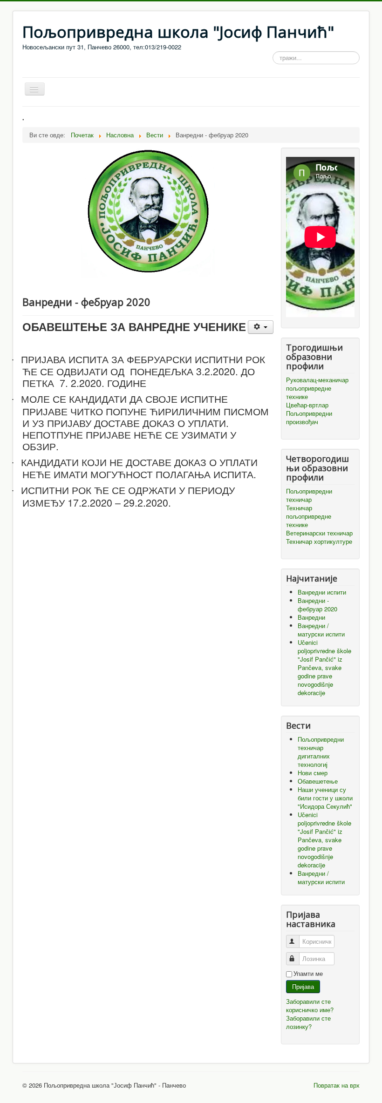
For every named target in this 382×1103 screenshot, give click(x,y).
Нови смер (312, 772)
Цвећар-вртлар (307, 405)
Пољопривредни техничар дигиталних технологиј (321, 752)
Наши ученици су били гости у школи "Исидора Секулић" (325, 798)
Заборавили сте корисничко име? (310, 1005)
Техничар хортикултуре (319, 541)
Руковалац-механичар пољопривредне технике (317, 388)
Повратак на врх (337, 1085)
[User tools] (260, 327)
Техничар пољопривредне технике (308, 516)
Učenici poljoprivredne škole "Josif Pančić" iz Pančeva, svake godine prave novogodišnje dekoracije (324, 839)
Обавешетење (318, 781)
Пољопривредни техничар (309, 495)
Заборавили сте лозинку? (308, 1022)
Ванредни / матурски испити (321, 877)
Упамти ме (308, 973)
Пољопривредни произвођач (309, 417)
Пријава (303, 986)
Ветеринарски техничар (319, 533)
